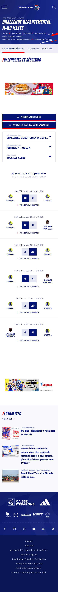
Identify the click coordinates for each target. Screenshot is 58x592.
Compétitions (16, 34)
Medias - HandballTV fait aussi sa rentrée (38, 432)
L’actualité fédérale (27, 428)
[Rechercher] (54, 7)
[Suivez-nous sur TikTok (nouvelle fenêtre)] (53, 529)
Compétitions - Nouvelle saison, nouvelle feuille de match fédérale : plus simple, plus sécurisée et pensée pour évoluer (37, 456)
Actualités (47, 49)
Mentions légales (29, 554)
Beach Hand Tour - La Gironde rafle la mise (37, 475)
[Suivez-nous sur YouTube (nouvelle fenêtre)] (34, 529)
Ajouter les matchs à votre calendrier (31, 125)
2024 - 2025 (27, 34)
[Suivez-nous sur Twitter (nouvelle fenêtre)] (24, 529)
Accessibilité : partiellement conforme (29, 550)
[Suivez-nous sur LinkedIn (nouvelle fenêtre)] (43, 529)
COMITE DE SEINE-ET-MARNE (12, 36)
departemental (40, 34)
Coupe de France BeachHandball (40, 470)
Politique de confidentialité (29, 563)
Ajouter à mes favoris (31, 117)
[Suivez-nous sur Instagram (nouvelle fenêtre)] (14, 529)
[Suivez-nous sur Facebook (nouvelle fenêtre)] (5, 529)
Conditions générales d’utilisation (29, 559)
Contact (29, 541)
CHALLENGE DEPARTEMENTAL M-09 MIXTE (16, 39)
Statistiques (33, 49)
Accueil (5, 34)
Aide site (29, 545)
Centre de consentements (29, 568)
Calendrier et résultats (13, 49)
